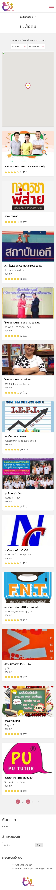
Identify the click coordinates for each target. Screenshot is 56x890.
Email (5, 826)
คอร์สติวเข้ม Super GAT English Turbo (34, 868)
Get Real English (23, 865)
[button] (19, 46)
